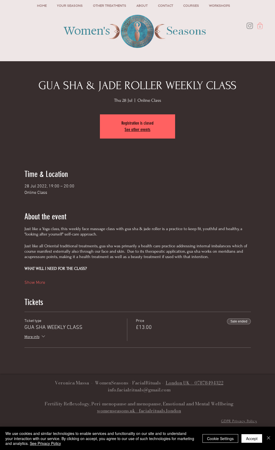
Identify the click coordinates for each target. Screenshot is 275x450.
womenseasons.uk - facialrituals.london (139, 410)
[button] (260, 26)
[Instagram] (249, 25)
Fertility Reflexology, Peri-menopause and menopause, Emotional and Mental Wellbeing (139, 403)
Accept (252, 438)
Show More (34, 282)
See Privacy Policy (45, 443)
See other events (137, 129)
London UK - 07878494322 (194, 382)
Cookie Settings (220, 438)
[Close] (268, 438)
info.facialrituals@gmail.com (139, 389)
